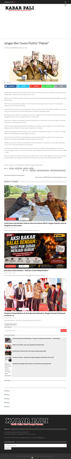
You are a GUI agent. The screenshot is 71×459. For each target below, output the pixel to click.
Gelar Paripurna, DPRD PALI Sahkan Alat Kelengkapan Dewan (51, 177)
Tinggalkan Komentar (10, 324)
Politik (26, 168)
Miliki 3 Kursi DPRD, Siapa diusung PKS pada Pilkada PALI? (28, 345)
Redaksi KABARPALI (10, 219)
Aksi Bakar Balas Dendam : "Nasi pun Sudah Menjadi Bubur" (26, 270)
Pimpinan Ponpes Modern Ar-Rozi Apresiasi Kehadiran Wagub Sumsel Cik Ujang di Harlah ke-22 (34, 314)
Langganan (8, 448)
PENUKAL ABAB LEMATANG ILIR (58, 170)
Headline (33, 170)
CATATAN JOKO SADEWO (43, 170)
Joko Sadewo (18, 168)
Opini (12, 168)
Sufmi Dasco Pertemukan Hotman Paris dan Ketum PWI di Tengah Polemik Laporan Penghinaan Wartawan (35, 224)
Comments (22, 219)
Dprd (32, 168)
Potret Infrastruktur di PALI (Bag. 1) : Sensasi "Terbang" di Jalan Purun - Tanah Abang (36, 338)
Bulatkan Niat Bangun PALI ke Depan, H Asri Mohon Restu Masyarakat (32, 363)
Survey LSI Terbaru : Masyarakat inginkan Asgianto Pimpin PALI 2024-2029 (33, 357)
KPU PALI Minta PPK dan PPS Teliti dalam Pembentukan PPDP (29, 351)
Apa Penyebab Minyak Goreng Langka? (14, 175)
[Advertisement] (35, 26)
